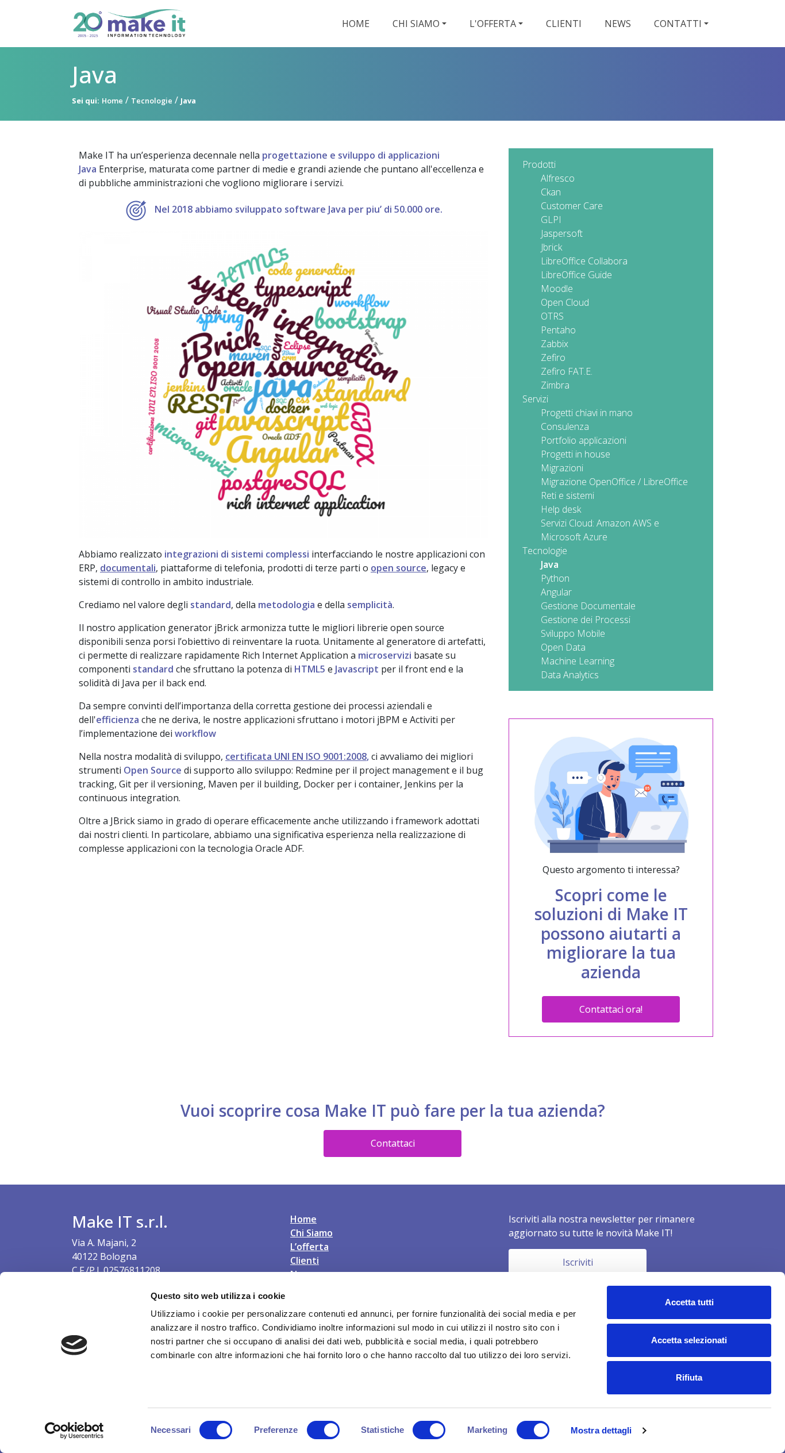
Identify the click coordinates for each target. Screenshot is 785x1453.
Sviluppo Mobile (573, 633)
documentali (128, 568)
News (618, 23)
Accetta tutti (689, 1302)
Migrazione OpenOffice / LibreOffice (614, 481)
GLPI (551, 219)
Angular (556, 592)
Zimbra (555, 385)
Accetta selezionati (689, 1340)
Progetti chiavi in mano (587, 412)
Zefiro (553, 357)
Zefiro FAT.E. (566, 371)
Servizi (535, 399)
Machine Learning (577, 661)
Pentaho (558, 330)
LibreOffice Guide (576, 274)
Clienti (564, 23)
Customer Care (572, 205)
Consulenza (565, 426)
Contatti (678, 23)
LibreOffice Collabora (584, 261)
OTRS (552, 316)
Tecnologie (544, 550)
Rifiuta (689, 1377)
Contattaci (393, 1143)
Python (555, 578)
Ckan (551, 192)
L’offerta (309, 1246)
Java (550, 564)
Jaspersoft (562, 233)
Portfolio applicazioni (583, 440)
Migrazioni (562, 468)
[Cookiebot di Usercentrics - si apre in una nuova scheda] (74, 1430)
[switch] (323, 1430)
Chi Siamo (311, 1233)
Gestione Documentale (588, 605)
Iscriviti (578, 1262)
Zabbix (554, 343)
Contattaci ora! (610, 1009)
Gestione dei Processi (585, 619)
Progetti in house (575, 454)
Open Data (563, 647)
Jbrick (551, 247)
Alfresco (558, 178)
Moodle (557, 288)
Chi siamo (416, 23)
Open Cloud (565, 302)
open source (398, 568)
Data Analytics (570, 674)
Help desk (561, 509)
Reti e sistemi (567, 495)
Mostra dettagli (601, 1430)
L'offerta (493, 23)
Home (356, 23)
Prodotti (539, 164)
